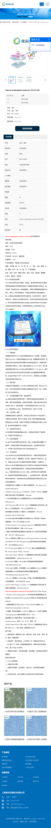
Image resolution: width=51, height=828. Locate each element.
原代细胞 (4, 757)
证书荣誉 (20, 781)
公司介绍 (20, 777)
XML (43, 819)
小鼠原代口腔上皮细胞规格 (37, 711)
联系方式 (36, 781)
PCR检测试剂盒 (30, 757)
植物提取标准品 (7, 760)
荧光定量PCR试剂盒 (32, 760)
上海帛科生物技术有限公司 (13, 819)
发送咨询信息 (27, 128)
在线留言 (4, 785)
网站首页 (15, 22)
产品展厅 (24, 22)
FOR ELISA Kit (34, 22)
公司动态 (36, 777)
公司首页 (4, 777)
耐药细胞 (28, 764)
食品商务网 (33, 822)
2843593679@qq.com (17, 804)
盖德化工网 (23, 822)
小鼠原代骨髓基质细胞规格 (14, 739)
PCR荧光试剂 (30, 767)
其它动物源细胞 (7, 767)
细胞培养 (4, 764)
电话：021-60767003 (13, 800)
